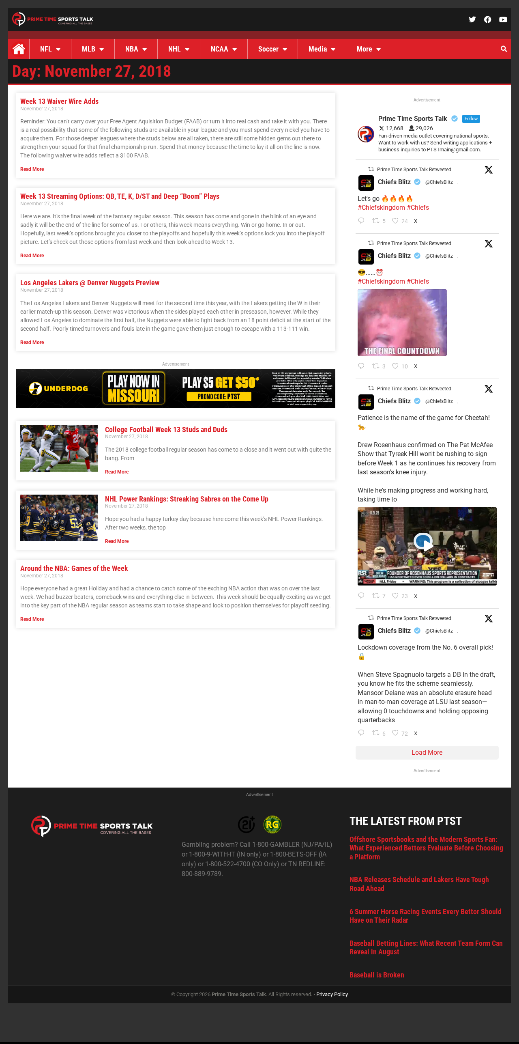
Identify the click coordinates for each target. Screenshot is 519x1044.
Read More (32, 169)
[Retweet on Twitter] (371, 169)
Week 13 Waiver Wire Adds (59, 101)
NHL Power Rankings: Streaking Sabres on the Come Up (186, 499)
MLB (88, 49)
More (364, 49)
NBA (131, 49)
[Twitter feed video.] (402, 322)
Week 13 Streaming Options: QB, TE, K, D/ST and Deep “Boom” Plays (119, 196)
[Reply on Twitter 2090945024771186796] (363, 221)
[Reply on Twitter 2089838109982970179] (363, 733)
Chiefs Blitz (394, 182)
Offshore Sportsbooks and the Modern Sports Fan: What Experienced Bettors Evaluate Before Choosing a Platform (426, 848)
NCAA (219, 49)
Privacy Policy (332, 994)
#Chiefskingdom (381, 207)
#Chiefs (418, 207)
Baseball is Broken (377, 975)
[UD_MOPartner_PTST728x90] (175, 406)
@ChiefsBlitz (439, 182)
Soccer (268, 49)
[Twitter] (472, 19)
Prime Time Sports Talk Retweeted (414, 169)
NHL (174, 49)
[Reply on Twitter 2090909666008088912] (363, 596)
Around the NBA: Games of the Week (74, 568)
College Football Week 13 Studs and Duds (166, 429)
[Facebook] (487, 19)
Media (318, 49)
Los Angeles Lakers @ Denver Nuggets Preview (89, 282)
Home (18, 49)
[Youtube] (503, 19)
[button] (503, 49)
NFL (46, 49)
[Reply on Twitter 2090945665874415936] (363, 366)
